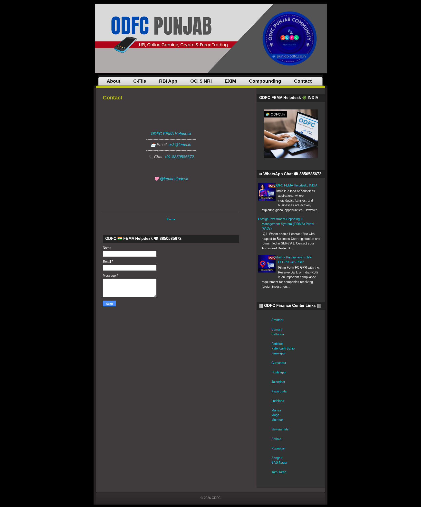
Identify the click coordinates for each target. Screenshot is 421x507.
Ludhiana (277, 401)
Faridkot (277, 344)
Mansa (276, 410)
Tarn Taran (278, 472)
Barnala (276, 329)
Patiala (276, 439)
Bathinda (277, 334)
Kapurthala (279, 391)
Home (171, 219)
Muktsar (277, 420)
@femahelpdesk (174, 179)
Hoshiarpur (279, 372)
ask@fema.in (180, 145)
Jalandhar (278, 382)
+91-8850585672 (179, 157)
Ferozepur (278, 353)
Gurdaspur (278, 363)
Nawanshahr (280, 429)
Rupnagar (278, 448)
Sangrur (276, 458)
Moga (275, 415)
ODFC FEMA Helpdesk (171, 134)
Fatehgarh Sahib (283, 348)
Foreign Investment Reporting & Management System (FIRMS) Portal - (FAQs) (287, 223)
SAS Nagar (279, 462)
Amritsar (277, 320)
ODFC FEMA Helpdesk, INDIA (295, 185)
